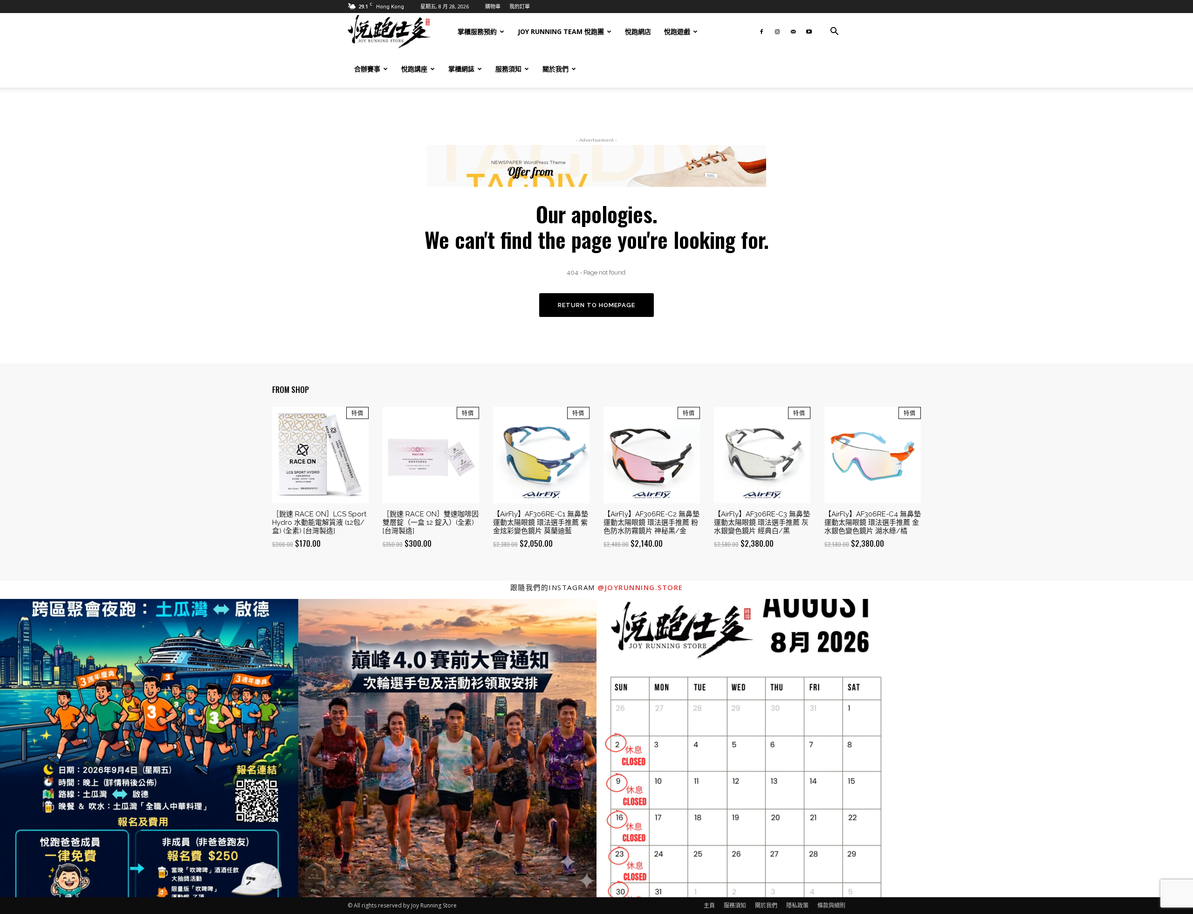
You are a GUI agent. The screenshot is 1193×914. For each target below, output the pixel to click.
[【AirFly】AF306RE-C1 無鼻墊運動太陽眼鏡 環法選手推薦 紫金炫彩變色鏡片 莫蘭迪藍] (541, 455)
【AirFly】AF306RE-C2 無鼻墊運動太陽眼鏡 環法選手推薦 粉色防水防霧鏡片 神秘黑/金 (651, 522)
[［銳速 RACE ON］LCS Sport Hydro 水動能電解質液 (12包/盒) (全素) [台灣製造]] (320, 455)
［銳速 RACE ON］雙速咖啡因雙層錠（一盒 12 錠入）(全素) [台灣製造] (431, 522)
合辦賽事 (367, 68)
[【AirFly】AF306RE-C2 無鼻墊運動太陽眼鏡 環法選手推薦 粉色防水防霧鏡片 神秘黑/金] (651, 455)
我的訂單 (519, 6)
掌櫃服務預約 (477, 31)
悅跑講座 (414, 68)
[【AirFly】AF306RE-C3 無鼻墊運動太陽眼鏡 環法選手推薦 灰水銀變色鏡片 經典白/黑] (762, 455)
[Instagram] (777, 31)
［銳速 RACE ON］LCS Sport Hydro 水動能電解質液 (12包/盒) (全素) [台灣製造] (319, 522)
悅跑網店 (638, 31)
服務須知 (508, 68)
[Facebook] (761, 31)
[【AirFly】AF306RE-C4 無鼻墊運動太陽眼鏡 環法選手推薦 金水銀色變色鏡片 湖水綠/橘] (872, 455)
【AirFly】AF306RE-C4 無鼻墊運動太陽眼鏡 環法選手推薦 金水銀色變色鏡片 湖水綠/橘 (872, 522)
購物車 (493, 6)
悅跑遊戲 (677, 31)
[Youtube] (809, 31)
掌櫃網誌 (461, 68)
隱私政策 (797, 905)
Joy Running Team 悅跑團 (561, 31)
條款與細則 (831, 905)
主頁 (709, 905)
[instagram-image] (149, 748)
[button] (834, 32)
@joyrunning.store (640, 587)
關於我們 (555, 68)
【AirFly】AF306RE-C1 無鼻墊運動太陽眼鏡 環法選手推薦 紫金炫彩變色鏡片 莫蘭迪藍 (540, 522)
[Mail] (793, 31)
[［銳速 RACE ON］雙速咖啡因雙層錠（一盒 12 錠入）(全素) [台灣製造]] (431, 455)
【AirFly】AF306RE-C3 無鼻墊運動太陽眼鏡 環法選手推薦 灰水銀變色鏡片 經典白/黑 (762, 522)
